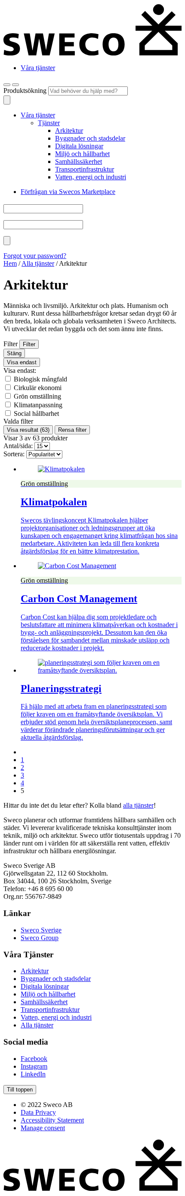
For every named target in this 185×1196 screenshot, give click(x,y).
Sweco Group (40, 937)
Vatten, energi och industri (90, 177)
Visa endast (22, 362)
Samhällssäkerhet (78, 161)
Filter (29, 344)
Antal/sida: (18, 445)
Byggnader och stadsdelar (90, 138)
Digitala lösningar (79, 146)
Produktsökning (25, 90)
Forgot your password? (34, 255)
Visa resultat (28, 430)
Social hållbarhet (36, 413)
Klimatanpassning (38, 405)
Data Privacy (38, 1112)
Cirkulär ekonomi (38, 387)
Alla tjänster (38, 263)
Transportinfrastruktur (84, 169)
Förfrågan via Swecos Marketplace (68, 191)
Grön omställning (37, 396)
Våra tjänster (38, 67)
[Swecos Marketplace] (92, 53)
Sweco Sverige (41, 930)
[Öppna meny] (15, 84)
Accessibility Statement (52, 1120)
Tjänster (49, 122)
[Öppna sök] (6, 84)
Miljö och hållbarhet (82, 153)
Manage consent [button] (43, 1127)
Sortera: (14, 454)
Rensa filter (72, 430)
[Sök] (6, 100)
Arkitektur (69, 130)
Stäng (14, 353)
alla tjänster (138, 805)
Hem (10, 263)
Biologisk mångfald (40, 379)
